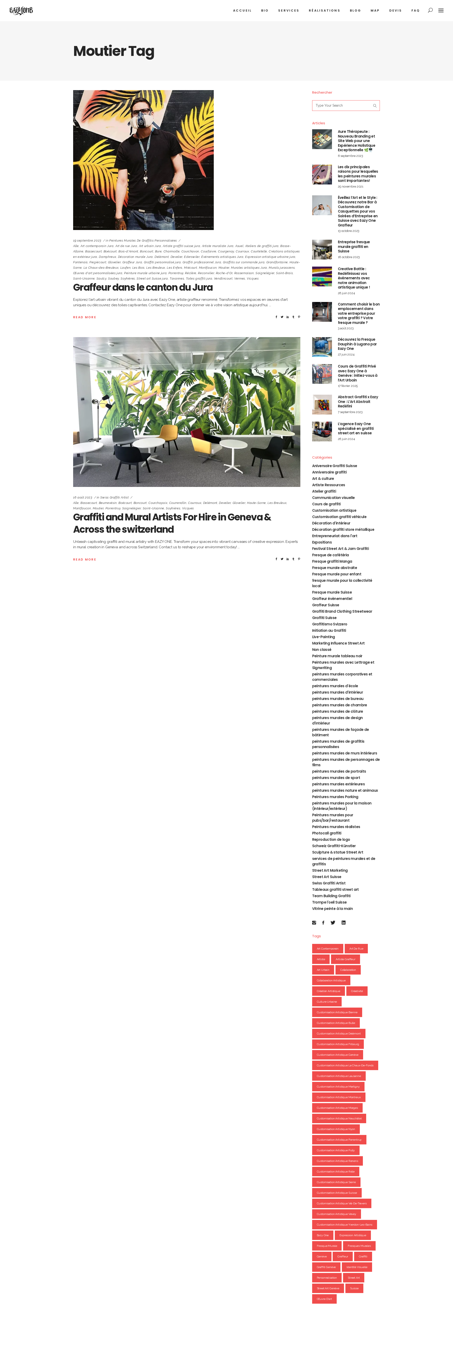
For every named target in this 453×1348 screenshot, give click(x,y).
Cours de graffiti (326, 504)
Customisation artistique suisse (337, 1192)
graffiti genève (326, 1267)
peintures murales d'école (335, 685)
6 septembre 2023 (350, 156)
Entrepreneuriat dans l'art (334, 535)
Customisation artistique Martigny (338, 1086)
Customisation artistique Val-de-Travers (342, 1203)
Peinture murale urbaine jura (145, 273)
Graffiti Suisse (324, 617)
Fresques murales (359, 1246)
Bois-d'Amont (128, 251)
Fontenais (80, 262)
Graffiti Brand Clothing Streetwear (342, 611)
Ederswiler (192, 257)
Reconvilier (206, 273)
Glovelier (114, 262)
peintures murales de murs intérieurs (344, 753)
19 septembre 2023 (87, 240)
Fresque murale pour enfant (336, 574)
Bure (158, 251)
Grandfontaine (277, 262)
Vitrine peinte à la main (332, 908)
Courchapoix (157, 503)
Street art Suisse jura (152, 278)
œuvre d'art (324, 1299)
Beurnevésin (108, 503)
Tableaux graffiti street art (335, 889)
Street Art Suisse (326, 876)
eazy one (323, 1235)
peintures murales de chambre (339, 705)
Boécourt (110, 251)
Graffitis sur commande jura (244, 262)
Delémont (162, 257)
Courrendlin (177, 503)
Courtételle (259, 251)
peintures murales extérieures (338, 784)
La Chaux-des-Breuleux (101, 267)
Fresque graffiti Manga (332, 561)
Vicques (253, 278)
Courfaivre (208, 251)
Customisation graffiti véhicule (339, 516)
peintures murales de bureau (338, 698)
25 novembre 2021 (351, 186)
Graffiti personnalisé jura (162, 262)
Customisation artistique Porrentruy (339, 1139)
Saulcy (101, 278)
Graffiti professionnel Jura (202, 262)
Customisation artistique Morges (337, 1107)
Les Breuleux (155, 267)
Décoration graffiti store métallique (343, 529)
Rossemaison (244, 273)
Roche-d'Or (224, 273)
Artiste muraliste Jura (218, 246)
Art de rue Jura (126, 246)
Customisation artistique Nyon (336, 1129)
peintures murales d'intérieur (337, 692)
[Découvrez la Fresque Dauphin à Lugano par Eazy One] (322, 347)
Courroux (242, 251)
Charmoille (172, 251)
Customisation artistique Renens (337, 1161)
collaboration (348, 969)
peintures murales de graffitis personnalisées (143, 240)
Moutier (224, 267)
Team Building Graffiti (331, 895)
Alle (76, 246)
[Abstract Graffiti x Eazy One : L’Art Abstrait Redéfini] (322, 404)
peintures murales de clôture (337, 711)
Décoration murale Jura (135, 257)
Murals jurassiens (282, 267)
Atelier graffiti (324, 491)
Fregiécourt (97, 262)
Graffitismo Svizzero (329, 624)
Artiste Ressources (328, 484)
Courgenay (226, 251)
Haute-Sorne (256, 503)
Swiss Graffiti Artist (114, 497)
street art (354, 1277)
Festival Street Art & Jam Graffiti (340, 548)
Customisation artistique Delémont (339, 1033)
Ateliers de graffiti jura (262, 246)
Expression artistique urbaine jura (270, 257)
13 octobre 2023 (349, 231)
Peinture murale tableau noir (337, 655)
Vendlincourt (223, 278)
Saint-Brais (284, 273)
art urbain (323, 969)
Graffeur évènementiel (332, 598)
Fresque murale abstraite (334, 567)
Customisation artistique (334, 510)
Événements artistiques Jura (222, 257)
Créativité (357, 991)
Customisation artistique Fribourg (338, 1044)
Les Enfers (174, 267)
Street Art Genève (328, 1288)
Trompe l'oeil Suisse (329, 902)
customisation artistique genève (337, 1054)
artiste (321, 959)
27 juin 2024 (346, 354)
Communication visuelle (333, 497)
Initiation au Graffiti (329, 630)
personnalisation (327, 1277)
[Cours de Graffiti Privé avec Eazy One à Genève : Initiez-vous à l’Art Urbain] (322, 374)
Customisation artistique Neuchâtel (339, 1118)
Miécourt (190, 267)
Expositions (322, 542)
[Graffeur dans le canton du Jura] (143, 160)
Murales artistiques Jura (249, 267)
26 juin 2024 (346, 293)
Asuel (239, 246)
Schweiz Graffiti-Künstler (334, 845)
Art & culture (323, 478)
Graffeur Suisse (325, 605)
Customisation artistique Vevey (337, 1214)
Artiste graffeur (345, 959)
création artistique (328, 991)
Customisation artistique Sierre (336, 1182)
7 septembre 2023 (350, 412)
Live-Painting (323, 636)
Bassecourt (93, 251)
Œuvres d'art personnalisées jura (97, 273)
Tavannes (177, 278)
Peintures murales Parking (335, 796)
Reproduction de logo (331, 839)
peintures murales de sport (336, 777)
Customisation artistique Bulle (336, 1023)
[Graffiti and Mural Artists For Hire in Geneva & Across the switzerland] (186, 412)
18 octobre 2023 (349, 257)
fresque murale (327, 1246)
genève (322, 1256)
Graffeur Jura (132, 262)
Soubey (113, 278)
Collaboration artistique (331, 980)
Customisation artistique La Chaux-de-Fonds (345, 1065)
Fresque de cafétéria (330, 555)
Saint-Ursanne (84, 278)
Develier (176, 257)
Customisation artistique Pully (336, 1150)
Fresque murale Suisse (332, 592)
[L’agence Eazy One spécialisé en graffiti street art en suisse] (322, 431)
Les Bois (138, 267)
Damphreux (107, 257)
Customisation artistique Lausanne (339, 1076)
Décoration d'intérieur (331, 523)
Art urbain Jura (150, 246)
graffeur (342, 1256)
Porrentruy (176, 273)
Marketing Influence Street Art (338, 643)
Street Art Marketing (330, 870)
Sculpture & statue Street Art (337, 852)
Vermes (239, 278)
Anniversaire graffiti (329, 472)
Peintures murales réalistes (336, 826)
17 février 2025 (348, 386)
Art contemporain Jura (97, 246)
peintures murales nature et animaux (345, 790)
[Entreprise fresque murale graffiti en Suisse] (322, 250)
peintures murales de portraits (339, 771)
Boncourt (146, 251)
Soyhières (128, 278)
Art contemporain (328, 948)
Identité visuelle (357, 1267)
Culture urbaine (327, 1001)
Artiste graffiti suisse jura (181, 246)
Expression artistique (353, 1235)
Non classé (321, 649)
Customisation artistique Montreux (339, 1097)
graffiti (363, 1256)
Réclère (190, 273)
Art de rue (356, 948)
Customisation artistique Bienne (337, 1012)
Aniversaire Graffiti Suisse (334, 465)
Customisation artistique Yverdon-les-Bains (345, 1224)
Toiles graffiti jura (199, 278)
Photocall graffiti (326, 833)
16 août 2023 (82, 497)
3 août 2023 (346, 328)
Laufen (125, 267)
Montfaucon (208, 267)
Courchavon (190, 251)
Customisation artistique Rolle (336, 1171)
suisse (354, 1288)
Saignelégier (265, 273)
